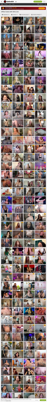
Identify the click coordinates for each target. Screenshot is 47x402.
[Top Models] (15, 1)
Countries (14, 14)
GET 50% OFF (41, 8)
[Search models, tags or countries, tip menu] (45, 4)
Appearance (6, 14)
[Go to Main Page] (8, 1)
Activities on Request (36, 14)
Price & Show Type (24, 14)
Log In (44, 1)
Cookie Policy (8, 400)
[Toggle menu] (1, 1)
